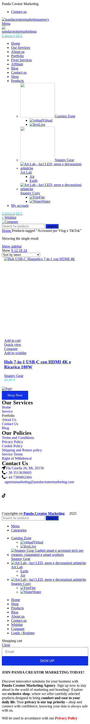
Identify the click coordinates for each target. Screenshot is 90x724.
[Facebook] (45, 504)
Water (46, 201)
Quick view (12, 345)
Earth (33, 181)
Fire (42, 197)
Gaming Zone (65, 116)
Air (32, 176)
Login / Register (23, 633)
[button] (12, 340)
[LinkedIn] (45, 486)
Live (42, 124)
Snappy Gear (64, 160)
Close (6, 645)
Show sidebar (12, 246)
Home (7, 231)
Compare (17, 629)
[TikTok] (45, 495)
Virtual (47, 120)
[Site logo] (25, 19)
